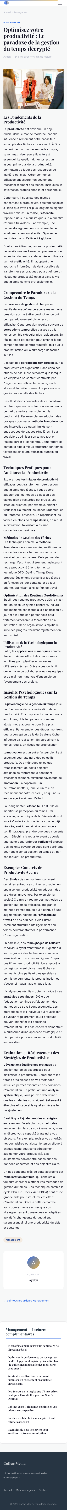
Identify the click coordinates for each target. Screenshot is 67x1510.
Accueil (7, 12)
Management (21, 12)
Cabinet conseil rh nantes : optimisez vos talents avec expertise (32, 1408)
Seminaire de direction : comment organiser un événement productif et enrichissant (30, 1379)
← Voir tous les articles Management (26, 1300)
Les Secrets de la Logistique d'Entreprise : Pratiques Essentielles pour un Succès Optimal (33, 1395)
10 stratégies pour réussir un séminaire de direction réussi (33, 1347)
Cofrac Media (14, 1463)
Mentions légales (25, 1490)
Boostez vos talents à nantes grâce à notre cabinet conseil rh (32, 1419)
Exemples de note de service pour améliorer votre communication (28, 1431)
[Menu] (60, 3)
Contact (43, 1490)
